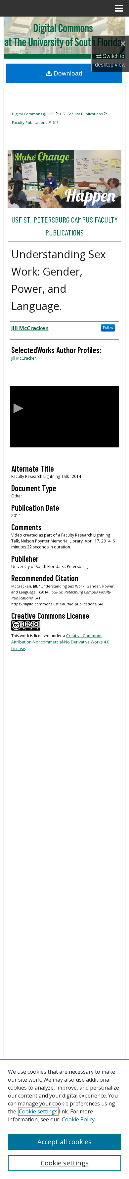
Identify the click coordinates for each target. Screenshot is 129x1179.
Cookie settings (38, 1111)
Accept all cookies (64, 1141)
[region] (64, 1119)
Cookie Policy (78, 1119)
